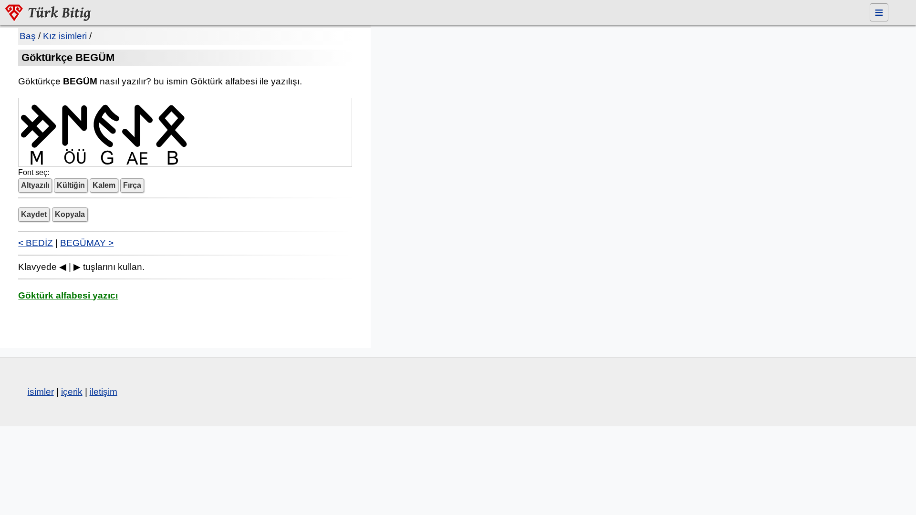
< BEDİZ (35, 243)
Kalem (104, 185)
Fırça (132, 185)
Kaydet (34, 214)
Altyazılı (35, 185)
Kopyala (70, 214)
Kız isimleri (65, 36)
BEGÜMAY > (87, 243)
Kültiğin (71, 185)
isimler (41, 392)
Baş (28, 36)
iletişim (103, 392)
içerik (72, 392)
